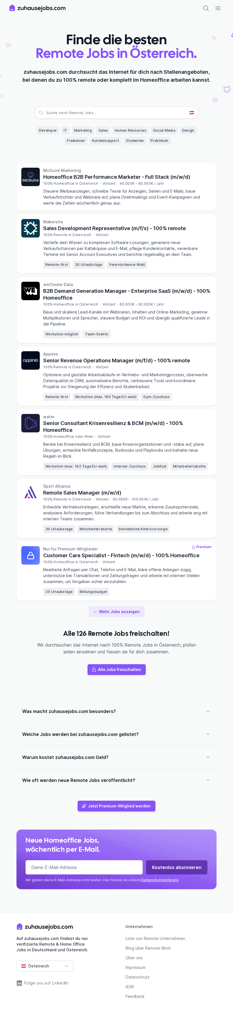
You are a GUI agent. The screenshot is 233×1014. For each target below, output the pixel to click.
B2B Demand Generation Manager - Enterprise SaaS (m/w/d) (126, 294)
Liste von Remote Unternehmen (155, 938)
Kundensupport (105, 140)
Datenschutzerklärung (159, 880)
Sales (103, 130)
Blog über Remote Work (148, 948)
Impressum (135, 967)
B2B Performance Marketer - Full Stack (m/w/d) (116, 177)
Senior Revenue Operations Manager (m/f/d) (116, 360)
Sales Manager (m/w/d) (82, 493)
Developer (48, 130)
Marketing (83, 130)
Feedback (135, 996)
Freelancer (76, 140)
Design (188, 130)
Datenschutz (137, 977)
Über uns (134, 957)
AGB (130, 986)
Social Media (164, 130)
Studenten (135, 140)
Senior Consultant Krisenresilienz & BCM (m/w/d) (113, 426)
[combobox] (46, 112)
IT (65, 130)
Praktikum (159, 140)
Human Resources (130, 130)
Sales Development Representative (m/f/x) (114, 228)
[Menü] (218, 8)
